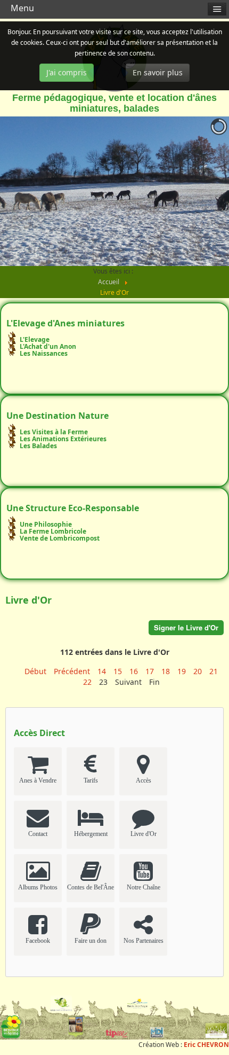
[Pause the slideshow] (196, 191)
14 (101, 671)
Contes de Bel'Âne (90, 887)
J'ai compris (66, 72)
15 (117, 671)
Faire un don (91, 940)
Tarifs (91, 780)
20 (197, 671)
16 (133, 671)
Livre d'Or (143, 834)
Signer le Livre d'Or (186, 627)
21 (213, 671)
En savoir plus (158, 72)
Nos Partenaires (143, 940)
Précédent (72, 671)
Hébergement (91, 834)
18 (165, 671)
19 (181, 671)
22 (87, 682)
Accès (143, 780)
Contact (37, 834)
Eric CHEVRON (206, 1044)
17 (149, 671)
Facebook (38, 940)
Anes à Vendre (37, 780)
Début (35, 671)
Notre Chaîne (143, 887)
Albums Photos (38, 887)
